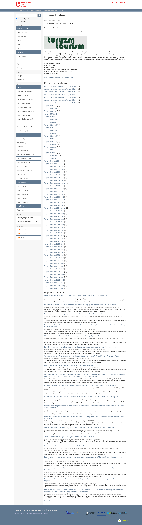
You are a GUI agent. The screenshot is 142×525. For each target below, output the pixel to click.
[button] (115, 2)
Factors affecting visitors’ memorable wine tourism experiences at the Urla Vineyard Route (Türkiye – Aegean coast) (83, 458)
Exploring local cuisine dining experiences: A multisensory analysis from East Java (74, 313)
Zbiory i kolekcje (22, 32)
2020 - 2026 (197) (23, 186)
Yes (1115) (20, 210)
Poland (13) (21, 174)
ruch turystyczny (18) (23, 162)
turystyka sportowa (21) (24, 158)
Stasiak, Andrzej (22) (23, 115)
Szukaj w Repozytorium (25, 19)
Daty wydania (21, 36)
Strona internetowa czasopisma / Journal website (59, 77)
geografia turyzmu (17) (24, 166)
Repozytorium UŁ (23, 10)
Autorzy (19, 40)
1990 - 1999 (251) (23, 198)
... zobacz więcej (22, 131)
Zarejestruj (20, 80)
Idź (81, 31)
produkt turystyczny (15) (24, 170)
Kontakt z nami (19, 513)
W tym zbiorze (22, 21)
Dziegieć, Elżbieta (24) (24, 107)
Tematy (19, 48)
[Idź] (39, 15)
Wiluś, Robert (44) (23, 95)
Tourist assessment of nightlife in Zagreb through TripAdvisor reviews (69, 436)
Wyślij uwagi (28, 513)
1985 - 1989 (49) (22, 202)
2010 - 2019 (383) (23, 190)
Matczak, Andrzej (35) (24, 103)
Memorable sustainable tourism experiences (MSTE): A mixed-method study (71, 445)
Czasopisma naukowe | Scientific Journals (42, 10)
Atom (22, 237)
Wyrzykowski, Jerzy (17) (24, 127)
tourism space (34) (23, 151)
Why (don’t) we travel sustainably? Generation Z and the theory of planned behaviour (74, 336)
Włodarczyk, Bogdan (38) (25, 99)
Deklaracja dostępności (40, 513)
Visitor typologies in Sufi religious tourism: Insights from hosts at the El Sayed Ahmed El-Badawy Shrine (81, 356)
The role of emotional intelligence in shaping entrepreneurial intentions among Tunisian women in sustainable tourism (83, 469)
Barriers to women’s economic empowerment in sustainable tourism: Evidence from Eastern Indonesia (81, 385)
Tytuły (19, 44)
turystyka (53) (21, 143)
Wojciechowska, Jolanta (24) (26, 111)
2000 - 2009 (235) (23, 194)
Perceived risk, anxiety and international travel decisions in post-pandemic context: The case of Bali (80, 347)
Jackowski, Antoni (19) (24, 123)
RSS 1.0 (23, 229)
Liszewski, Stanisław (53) (25, 91)
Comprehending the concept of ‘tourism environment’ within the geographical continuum (75, 295)
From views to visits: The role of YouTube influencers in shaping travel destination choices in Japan (80, 304)
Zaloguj (19, 76)
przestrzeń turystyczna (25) (25, 155)
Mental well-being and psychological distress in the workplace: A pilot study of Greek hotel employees (81, 396)
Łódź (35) (20, 147)
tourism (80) (21, 139)
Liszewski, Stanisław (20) (25, 119)
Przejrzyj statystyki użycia (25, 218)
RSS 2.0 (23, 233)
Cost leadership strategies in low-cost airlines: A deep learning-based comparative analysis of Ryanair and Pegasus (82, 480)
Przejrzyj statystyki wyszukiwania (27, 222)
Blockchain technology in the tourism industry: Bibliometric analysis (68, 365)
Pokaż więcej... (48, 501)
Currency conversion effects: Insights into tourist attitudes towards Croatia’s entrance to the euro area (81, 427)
